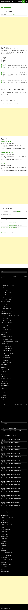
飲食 (1, 399)
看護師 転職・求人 (5, 311)
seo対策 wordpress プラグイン (7, 517)
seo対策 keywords (4, 522)
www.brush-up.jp (6, 141)
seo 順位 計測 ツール (5, 571)
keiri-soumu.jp (7, 7)
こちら (18, 276)
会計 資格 (1, 65)
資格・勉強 (3, 395)
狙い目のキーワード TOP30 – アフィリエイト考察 (11, 430)
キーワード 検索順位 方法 (6, 555)
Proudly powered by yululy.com (6, 608)
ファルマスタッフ (5, 322)
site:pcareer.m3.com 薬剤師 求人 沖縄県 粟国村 (10, 474)
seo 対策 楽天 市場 (4, 536)
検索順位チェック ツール (6, 564)
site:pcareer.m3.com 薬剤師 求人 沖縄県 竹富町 (10, 442)
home (2, 7)
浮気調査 (2, 388)
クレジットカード (5, 299)
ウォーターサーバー (5, 292)
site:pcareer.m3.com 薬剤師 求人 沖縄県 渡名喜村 (11, 470)
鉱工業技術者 (5, 357)
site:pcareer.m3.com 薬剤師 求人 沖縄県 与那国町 (11, 439)
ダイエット (4, 369)
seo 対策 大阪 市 (4, 538)
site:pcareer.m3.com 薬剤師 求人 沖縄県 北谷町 (10, 502)
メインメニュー (26, 1)
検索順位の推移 (4, 557)
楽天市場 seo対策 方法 (5, 529)
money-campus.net (7, 152)
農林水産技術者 (6, 355)
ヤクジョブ (4, 327)
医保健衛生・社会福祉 (6, 336)
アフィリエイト (4, 290)
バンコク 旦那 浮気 (4, 232)
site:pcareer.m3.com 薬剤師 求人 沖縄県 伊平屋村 (11, 460)
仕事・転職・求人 (4, 308)
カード (2, 294)
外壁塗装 (2, 371)
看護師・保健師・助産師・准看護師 (10, 341)
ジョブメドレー (5, 320)
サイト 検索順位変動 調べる (6, 552)
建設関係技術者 (6, 350)
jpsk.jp (3, 163)
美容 (2, 367)
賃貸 (1, 392)
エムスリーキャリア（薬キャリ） (9, 315)
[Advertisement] (14, 31)
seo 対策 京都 (3, 545)
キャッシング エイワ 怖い (6, 229)
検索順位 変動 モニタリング (6, 559)
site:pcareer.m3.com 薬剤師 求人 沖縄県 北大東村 (11, 463)
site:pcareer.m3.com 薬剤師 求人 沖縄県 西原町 (10, 491)
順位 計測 (2, 569)
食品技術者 (5, 360)
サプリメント (3, 304)
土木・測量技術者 (6, 348)
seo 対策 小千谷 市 (4, 534)
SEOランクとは (14, 14)
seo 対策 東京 (3, 550)
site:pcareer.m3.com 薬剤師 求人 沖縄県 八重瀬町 (11, 449)
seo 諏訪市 (3, 527)
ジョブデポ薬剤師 (5, 318)
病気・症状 (3, 364)
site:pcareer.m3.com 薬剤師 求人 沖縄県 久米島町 (11, 453)
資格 (2, 334)
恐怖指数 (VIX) (4, 383)
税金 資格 (1, 72)
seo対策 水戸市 (4, 531)
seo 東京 (2, 548)
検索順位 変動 (3, 562)
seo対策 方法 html (4, 515)
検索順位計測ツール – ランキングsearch (11, 1)
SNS (1, 287)
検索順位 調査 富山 (4, 566)
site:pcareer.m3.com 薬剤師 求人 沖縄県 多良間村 (11, 446)
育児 (1, 390)
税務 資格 (1, 80)
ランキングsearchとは (5, 425)
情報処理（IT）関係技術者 (8, 353)
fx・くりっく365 (4, 378)
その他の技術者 (6, 346)
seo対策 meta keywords (5, 520)
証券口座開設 (4, 385)
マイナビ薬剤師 (5, 325)
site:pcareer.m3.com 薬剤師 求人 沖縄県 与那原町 (11, 488)
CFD (2, 376)
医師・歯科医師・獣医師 (8, 339)
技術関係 (4, 343)
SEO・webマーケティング (6, 285)
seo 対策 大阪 (3, 543)
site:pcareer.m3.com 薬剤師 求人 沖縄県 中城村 (10, 495)
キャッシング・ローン (5, 297)
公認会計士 (3, 397)
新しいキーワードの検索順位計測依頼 (8, 222)
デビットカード (4, 301)
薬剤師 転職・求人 (5, 313)
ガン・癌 (3, 306)
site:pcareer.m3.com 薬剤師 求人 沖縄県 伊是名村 (11, 456)
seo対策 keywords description (7, 524)
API (1, 421)
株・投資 (2, 374)
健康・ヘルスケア (4, 362)
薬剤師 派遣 (4, 332)
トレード (3, 381)
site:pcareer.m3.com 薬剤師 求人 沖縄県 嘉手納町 (11, 505)
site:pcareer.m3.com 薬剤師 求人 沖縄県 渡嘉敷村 (11, 481)
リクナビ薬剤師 (5, 329)
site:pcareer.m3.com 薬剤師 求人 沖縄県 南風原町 (11, 484)
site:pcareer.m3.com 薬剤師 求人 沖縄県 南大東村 (11, 467)
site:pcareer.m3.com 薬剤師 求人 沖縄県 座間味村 (11, 477)
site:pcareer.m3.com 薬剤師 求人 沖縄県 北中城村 (11, 498)
